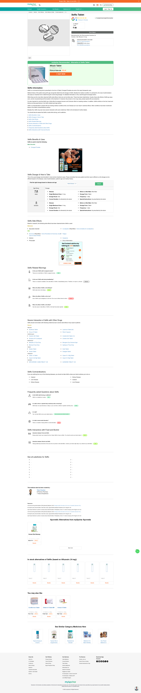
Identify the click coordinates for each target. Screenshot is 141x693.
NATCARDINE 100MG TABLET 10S (38, 362)
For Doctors (82, 656)
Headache (65, 238)
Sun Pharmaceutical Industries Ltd (88, 35)
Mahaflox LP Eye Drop (35, 342)
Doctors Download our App (84, 663)
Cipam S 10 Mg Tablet (68, 355)
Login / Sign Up (108, 9)
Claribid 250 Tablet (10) (68, 336)
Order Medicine (65, 659)
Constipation (65, 229)
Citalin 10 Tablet (33, 355)
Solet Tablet (65, 349)
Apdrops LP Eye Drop (68, 345)
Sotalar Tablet (32, 349)
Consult (30, 9)
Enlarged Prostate (35, 147)
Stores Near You (65, 667)
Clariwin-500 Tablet (67, 338)
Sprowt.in (30, 667)
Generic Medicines (66, 665)
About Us (30, 659)
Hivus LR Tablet (33, 332)
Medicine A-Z (66, 9)
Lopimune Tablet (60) (68, 329)
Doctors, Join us (82, 659)
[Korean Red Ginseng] (34, 528)
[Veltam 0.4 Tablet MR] (49, 601)
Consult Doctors (65, 661)
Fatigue (64, 234)
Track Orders (64, 663)
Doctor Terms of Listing (83, 661)
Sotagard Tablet (66, 351)
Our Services (65, 656)
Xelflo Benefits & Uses (34, 115)
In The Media (31, 661)
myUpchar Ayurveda (33, 669)
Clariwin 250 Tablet (34, 336)
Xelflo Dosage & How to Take (36, 117)
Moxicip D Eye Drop (34, 345)
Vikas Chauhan (41, 490)
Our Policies (49, 656)
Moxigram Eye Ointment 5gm (70, 342)
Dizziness (31, 234)
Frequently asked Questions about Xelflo (39, 128)
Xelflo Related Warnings (35, 121)
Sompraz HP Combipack (35, 338)
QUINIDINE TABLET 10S (69, 362)
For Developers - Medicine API (68, 675)
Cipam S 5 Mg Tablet (67, 358)
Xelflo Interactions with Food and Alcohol (39, 130)
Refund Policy (48, 663)
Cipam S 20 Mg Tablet (35, 358)
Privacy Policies (49, 659)
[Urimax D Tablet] (63, 601)
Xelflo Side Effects (33, 119)
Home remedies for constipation (85, 229)
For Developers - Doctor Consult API (69, 673)
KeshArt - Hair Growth (33, 671)
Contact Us (31, 663)
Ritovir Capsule (66, 332)
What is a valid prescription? (83, 41)
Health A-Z (79, 9)
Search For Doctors (66, 669)
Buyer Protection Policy (50, 665)
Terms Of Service (49, 661)
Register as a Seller (66, 671)
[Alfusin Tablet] (38, 74)
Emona (30, 673)
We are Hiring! (31, 665)
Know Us (31, 656)
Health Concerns (41, 9)
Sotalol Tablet (32, 351)
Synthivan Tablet (33, 329)
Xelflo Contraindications (35, 125)
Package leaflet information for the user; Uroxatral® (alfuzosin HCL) (67, 505)
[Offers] (94, 5)
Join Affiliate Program (66, 677)
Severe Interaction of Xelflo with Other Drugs (40, 123)
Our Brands (56, 9)
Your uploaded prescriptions (83, 45)
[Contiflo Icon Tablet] (34, 601)
